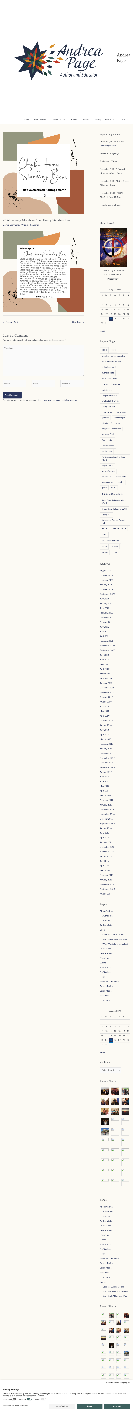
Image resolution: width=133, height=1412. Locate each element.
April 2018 (104, 735)
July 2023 (104, 599)
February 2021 (106, 641)
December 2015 (107, 847)
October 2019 (106, 697)
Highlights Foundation (111, 423)
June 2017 (104, 781)
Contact (124, 120)
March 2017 (105, 795)
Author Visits (59, 120)
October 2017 (106, 763)
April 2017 (104, 791)
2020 (104, 350)
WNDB (115, 547)
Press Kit (106, 920)
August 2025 (106, 571)
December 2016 (107, 810)
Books (74, 120)
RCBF (113, 488)
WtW (114, 552)
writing (105, 552)
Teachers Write (119, 528)
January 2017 (106, 805)
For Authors (105, 967)
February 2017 (106, 800)
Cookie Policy (106, 953)
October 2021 (106, 622)
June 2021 (104, 632)
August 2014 (106, 894)
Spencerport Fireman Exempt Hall (113, 521)
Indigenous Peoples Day (111, 429)
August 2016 (106, 828)
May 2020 (104, 664)
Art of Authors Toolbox (111, 362)
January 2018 (106, 749)
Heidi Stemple (119, 418)
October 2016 (106, 819)
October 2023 (106, 589)
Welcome (104, 996)
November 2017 (107, 758)
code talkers (107, 390)
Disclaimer (104, 958)
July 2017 (104, 777)
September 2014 (107, 889)
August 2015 (106, 856)
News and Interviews (109, 981)
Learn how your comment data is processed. (58, 400)
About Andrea (40, 120)
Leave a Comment (11, 225)
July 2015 (104, 861)
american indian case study (114, 356)
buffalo (105, 384)
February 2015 (106, 875)
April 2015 (104, 866)
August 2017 (106, 772)
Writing (24, 225)
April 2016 (104, 838)
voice (104, 547)
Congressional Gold (109, 396)
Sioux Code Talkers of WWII (114, 509)
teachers (105, 528)
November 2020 (107, 646)
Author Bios (107, 916)
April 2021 (104, 636)
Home (26, 120)
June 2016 (104, 833)
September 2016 (107, 824)
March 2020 (105, 674)
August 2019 (106, 702)
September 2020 (107, 650)
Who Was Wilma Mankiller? (115, 944)
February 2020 (106, 678)
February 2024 (106, 580)
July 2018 (104, 730)
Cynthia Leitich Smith (110, 401)
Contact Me (105, 949)
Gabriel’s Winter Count (113, 935)
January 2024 (106, 585)
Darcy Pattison (108, 407)
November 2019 (107, 692)
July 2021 (104, 627)
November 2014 (107, 884)
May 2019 (104, 711)
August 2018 (106, 725)
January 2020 (106, 683)
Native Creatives (108, 471)
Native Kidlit (106, 477)
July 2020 (104, 655)
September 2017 (107, 767)
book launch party (109, 379)
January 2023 (106, 603)
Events (86, 120)
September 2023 (107, 594)
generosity (121, 412)
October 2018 (106, 721)
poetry (121, 482)
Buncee (116, 384)
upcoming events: (108, 146)
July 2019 (104, 706)
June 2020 (104, 660)
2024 (113, 350)
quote (104, 488)
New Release (121, 477)
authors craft (108, 373)
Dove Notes (107, 412)
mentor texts (107, 451)
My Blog (97, 120)
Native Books (107, 466)
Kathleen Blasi (108, 434)
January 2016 (106, 842)
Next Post (78, 322)
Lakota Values (108, 446)
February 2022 (106, 613)
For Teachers (105, 972)
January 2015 (106, 880)
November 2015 (107, 852)
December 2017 (107, 753)
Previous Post (10, 322)
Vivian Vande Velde (110, 541)
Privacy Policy (106, 986)
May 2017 (104, 786)
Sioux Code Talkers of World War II (114, 501)
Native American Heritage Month (113, 458)
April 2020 (104, 669)
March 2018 (105, 739)
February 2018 (106, 744)
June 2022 (104, 608)
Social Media (106, 991)
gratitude (105, 418)
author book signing (109, 367)
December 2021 (107, 617)
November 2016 (107, 814)
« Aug (102, 331)
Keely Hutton (107, 440)
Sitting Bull (106, 515)
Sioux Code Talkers (112, 494)
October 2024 (106, 575)
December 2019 (107, 688)
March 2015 (105, 870)
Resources (109, 120)
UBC (104, 535)
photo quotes (107, 482)
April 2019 (104, 716)
